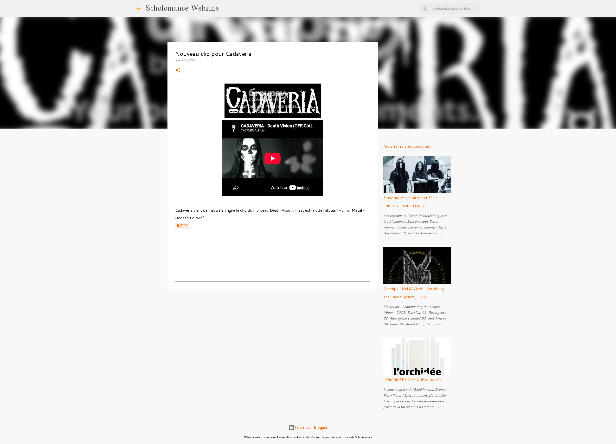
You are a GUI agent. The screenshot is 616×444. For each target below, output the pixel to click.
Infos (182, 226)
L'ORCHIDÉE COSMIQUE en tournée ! (413, 379)
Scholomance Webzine (182, 9)
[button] (178, 70)
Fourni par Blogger (310, 427)
